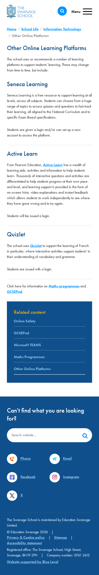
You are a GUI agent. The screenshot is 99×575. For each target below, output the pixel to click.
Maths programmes (64, 286)
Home (11, 29)
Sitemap (60, 537)
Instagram (71, 476)
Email (67, 458)
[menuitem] (49, 338)
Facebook (27, 476)
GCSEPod (14, 291)
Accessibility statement (24, 543)
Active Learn (53, 164)
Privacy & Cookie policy (26, 537)
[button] (85, 435)
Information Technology (62, 29)
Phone (25, 458)
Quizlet (36, 245)
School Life (29, 29)
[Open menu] (81, 11)
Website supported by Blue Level (32, 561)
